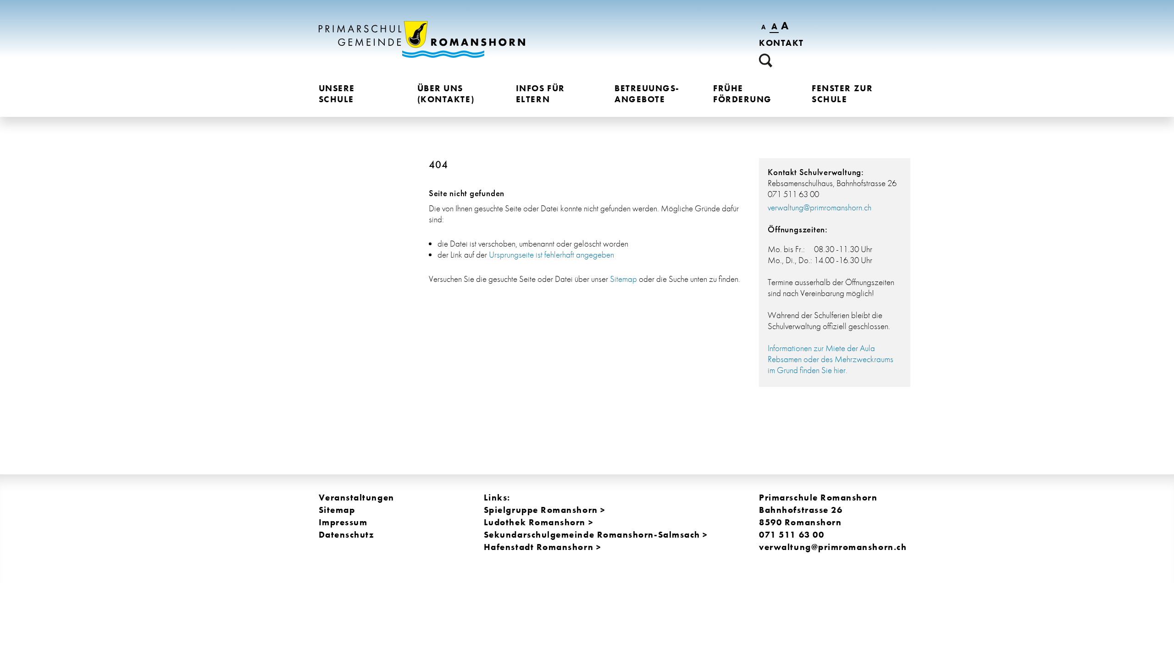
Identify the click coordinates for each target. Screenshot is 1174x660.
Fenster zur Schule (842, 93)
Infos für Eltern (540, 93)
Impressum (343, 522)
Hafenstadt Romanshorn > (542, 547)
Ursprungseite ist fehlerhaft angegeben (551, 254)
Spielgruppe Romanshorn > (545, 510)
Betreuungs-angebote (647, 93)
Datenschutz (346, 534)
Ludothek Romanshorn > (538, 522)
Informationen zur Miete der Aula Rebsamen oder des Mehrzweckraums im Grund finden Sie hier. (830, 359)
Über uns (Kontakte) (445, 93)
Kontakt (781, 43)
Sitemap (623, 279)
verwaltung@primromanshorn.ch (819, 207)
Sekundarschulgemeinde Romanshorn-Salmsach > (596, 534)
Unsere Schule (337, 93)
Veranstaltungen (356, 497)
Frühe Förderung (742, 93)
